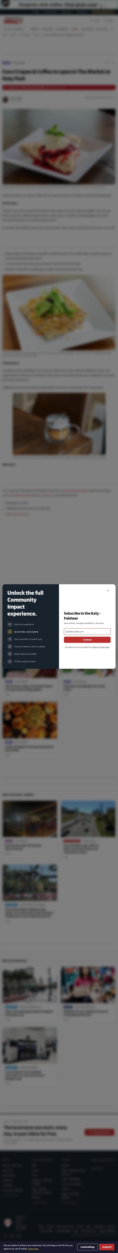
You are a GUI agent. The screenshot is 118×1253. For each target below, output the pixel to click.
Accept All (106, 1247)
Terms (95, 647)
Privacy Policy (104, 647)
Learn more (33, 1248)
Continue (87, 640)
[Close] (108, 590)
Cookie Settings (87, 1247)
